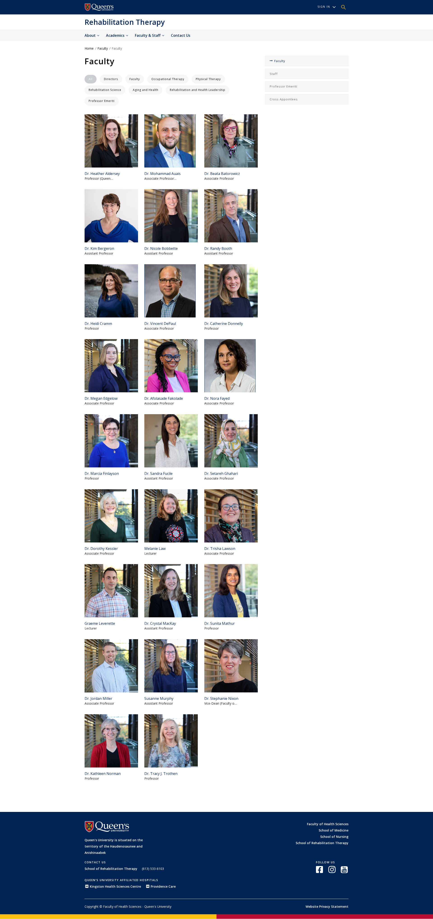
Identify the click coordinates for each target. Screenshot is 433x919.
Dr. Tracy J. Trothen (160, 773)
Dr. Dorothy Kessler (101, 548)
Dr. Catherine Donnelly (223, 323)
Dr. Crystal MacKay (160, 623)
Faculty (102, 48)
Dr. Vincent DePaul (160, 323)
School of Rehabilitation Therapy (322, 843)
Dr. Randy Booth (218, 248)
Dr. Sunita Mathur (219, 623)
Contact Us (180, 35)
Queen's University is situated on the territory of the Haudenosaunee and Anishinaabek (114, 846)
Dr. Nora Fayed (217, 398)
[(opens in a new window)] (99, 7)
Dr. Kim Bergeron (99, 248)
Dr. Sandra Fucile (158, 473)
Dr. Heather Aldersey (102, 173)
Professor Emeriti (283, 86)
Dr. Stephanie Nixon (221, 698)
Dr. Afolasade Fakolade (163, 398)
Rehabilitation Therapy (125, 22)
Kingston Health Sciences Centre (115, 886)
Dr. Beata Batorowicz (222, 173)
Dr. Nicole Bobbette (161, 248)
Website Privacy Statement (327, 906)
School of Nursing (334, 836)
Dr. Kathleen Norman (103, 773)
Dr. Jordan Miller (98, 698)
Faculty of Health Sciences (327, 824)
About (91, 35)
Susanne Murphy (158, 698)
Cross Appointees (284, 99)
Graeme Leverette (100, 623)
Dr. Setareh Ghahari (221, 473)
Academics (115, 35)
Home (89, 48)
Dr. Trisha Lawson (219, 548)
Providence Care (163, 886)
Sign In (324, 7)
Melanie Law (155, 548)
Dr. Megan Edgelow (101, 398)
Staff (274, 74)
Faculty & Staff (148, 35)
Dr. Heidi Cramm (98, 323)
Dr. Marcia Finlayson (102, 473)
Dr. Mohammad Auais (162, 173)
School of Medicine (333, 830)
